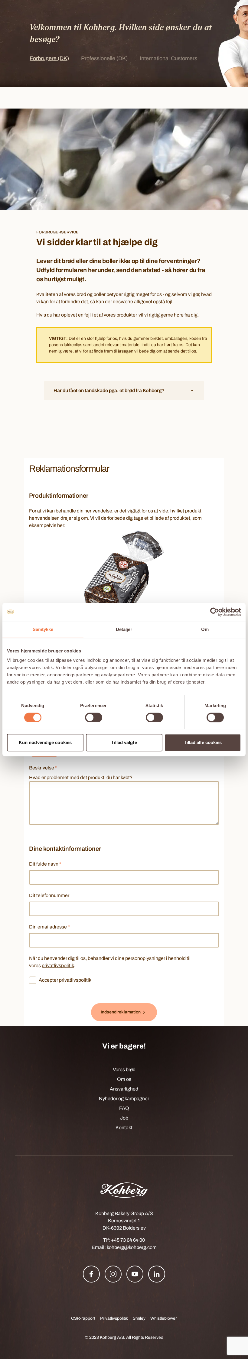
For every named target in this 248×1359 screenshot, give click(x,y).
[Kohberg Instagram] (113, 1274)
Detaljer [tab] (124, 629)
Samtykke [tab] (43, 629)
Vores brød (124, 1069)
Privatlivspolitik (114, 1318)
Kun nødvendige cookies (45, 742)
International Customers (168, 58)
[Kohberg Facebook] (91, 1274)
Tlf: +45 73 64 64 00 (124, 1240)
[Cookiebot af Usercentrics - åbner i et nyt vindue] (214, 611)
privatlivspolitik (58, 965)
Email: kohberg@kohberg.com (124, 1247)
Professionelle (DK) (104, 58)
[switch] (93, 717)
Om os (124, 1079)
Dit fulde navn (45, 863)
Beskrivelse (43, 767)
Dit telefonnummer (49, 895)
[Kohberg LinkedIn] (156, 1274)
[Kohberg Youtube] (134, 1274)
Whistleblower (163, 1318)
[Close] (239, 9)
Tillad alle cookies (203, 742)
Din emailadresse (49, 926)
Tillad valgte (124, 742)
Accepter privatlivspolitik (65, 980)
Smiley (139, 1318)
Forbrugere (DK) (49, 58)
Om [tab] (205, 629)
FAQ (124, 1108)
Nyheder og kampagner (124, 1098)
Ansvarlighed (124, 1088)
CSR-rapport (83, 1318)
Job (124, 1117)
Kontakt (124, 1127)
